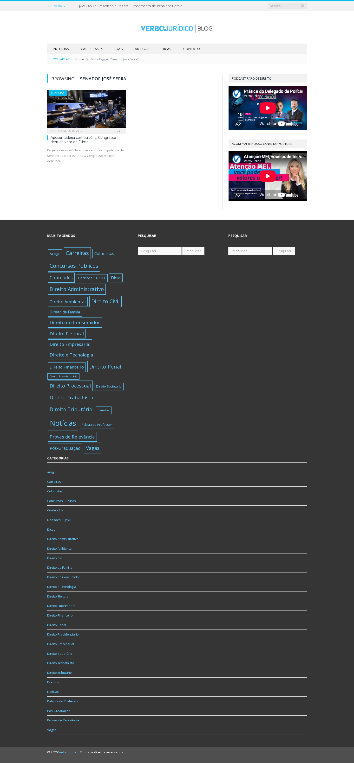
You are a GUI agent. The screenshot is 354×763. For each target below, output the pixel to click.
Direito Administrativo (77, 289)
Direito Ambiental (68, 302)
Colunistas (104, 253)
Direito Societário (109, 386)
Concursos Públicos (74, 265)
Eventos (104, 410)
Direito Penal (105, 366)
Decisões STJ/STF (92, 278)
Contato (191, 48)
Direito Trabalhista (71, 397)
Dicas (166, 48)
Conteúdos (61, 277)
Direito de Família (65, 312)
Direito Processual (70, 385)
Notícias (61, 48)
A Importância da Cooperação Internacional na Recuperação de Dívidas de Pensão (132, 6)
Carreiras (90, 48)
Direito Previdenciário (63, 376)
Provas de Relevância (72, 437)
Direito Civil (105, 301)
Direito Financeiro (67, 367)
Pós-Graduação (65, 448)
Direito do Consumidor (75, 322)
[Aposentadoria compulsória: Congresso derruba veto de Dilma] (86, 110)
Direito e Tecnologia (71, 355)
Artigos (142, 48)
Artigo (55, 253)
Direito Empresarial (70, 344)
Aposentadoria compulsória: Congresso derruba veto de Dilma (83, 139)
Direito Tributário (71, 409)
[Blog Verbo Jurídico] (177, 27)
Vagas (92, 448)
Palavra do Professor (97, 424)
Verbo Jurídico (68, 752)
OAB (119, 48)
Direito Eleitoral (67, 334)
